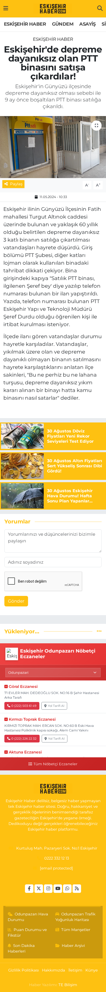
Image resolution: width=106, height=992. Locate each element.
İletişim (75, 970)
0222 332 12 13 (56, 858)
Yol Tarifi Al (56, 706)
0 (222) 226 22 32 (24, 738)
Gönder (16, 601)
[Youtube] (58, 888)
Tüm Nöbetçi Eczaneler (55, 764)
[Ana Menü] (5, 8)
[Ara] (100, 8)
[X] (38, 888)
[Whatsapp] (67, 888)
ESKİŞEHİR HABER (25, 24)
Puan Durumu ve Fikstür (27, 932)
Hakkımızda (53, 970)
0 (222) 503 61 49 (23, 706)
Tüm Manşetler (75, 929)
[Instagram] (48, 888)
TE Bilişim (67, 985)
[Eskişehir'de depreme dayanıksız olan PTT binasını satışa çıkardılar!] (53, 147)
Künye (91, 970)
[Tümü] (99, 631)
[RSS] (77, 888)
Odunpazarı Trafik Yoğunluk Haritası (75, 917)
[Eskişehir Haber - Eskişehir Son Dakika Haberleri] (52, 8)
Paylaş (16, 184)
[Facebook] (29, 888)
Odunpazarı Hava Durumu (28, 917)
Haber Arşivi (73, 945)
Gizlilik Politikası (23, 970)
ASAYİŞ (87, 24)
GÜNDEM (62, 24)
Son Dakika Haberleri (21, 948)
